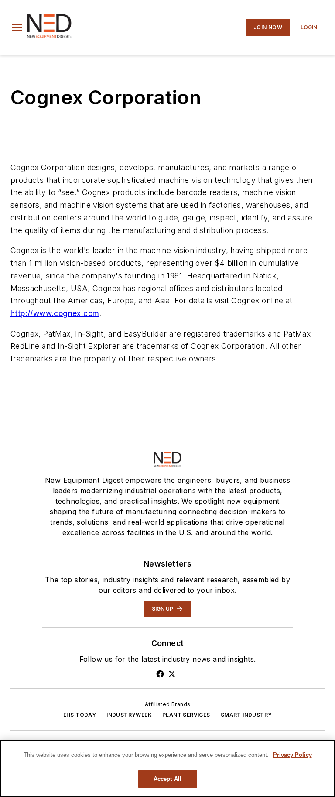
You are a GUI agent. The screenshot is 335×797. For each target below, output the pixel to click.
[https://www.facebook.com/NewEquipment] (160, 674)
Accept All (167, 779)
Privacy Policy (292, 755)
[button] (17, 27)
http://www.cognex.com (54, 313)
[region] (167, 768)
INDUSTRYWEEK (129, 714)
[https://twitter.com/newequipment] (172, 674)
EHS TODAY (79, 714)
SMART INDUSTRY (246, 714)
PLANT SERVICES (186, 714)
